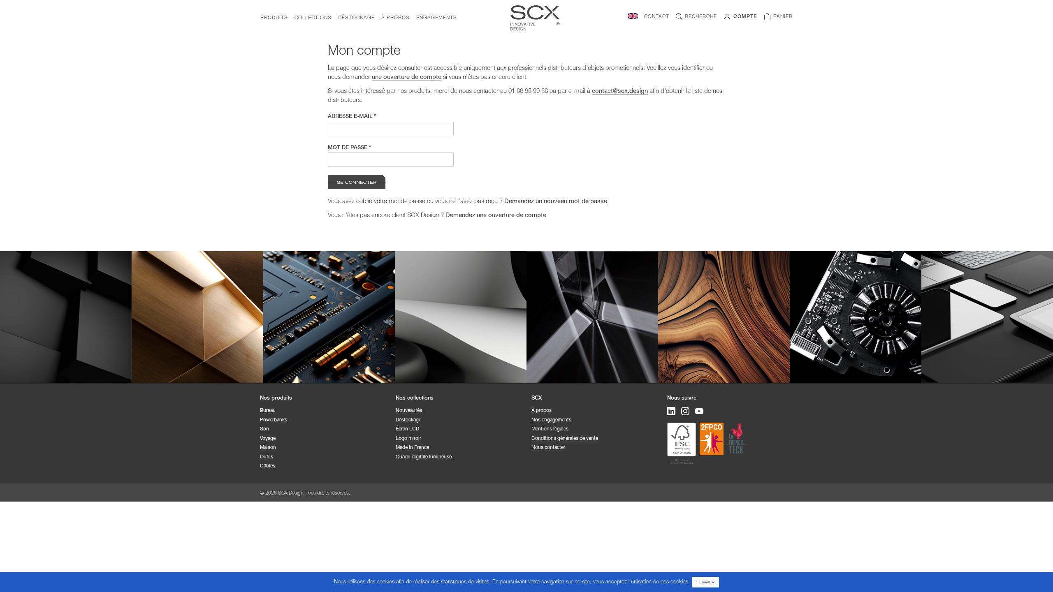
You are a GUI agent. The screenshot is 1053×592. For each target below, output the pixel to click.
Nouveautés (409, 410)
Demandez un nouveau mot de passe (555, 202)
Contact (656, 16)
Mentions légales (549, 429)
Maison (268, 447)
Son (264, 429)
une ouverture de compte (406, 77)
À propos (395, 18)
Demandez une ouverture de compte (495, 216)
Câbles (267, 466)
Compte (745, 16)
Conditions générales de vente (564, 438)
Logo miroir (408, 438)
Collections (313, 18)
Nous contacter (548, 447)
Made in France (412, 447)
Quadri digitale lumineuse (424, 457)
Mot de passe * (349, 148)
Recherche (701, 16)
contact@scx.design (620, 91)
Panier (783, 16)
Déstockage (356, 18)
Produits (274, 18)
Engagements (436, 18)
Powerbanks (273, 420)
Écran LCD (407, 429)
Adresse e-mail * (352, 117)
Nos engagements (551, 420)
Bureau (268, 410)
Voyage (268, 438)
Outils (266, 457)
